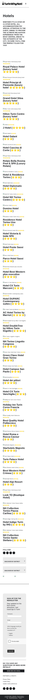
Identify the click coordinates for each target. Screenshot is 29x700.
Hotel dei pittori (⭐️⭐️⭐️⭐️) (11, 381)
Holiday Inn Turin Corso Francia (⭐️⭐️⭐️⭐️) (12, 407)
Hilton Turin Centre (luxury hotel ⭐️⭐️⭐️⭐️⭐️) (13, 116)
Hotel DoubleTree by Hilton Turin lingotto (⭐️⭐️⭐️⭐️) (14, 328)
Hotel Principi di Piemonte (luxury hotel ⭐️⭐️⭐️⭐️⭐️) (14, 85)
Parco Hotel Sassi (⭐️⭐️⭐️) (13, 259)
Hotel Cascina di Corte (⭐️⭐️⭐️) (12, 149)
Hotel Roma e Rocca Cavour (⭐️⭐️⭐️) (11, 437)
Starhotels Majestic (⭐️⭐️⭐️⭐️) (14, 449)
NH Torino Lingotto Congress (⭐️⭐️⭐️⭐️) (13, 344)
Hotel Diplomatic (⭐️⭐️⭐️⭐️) (12, 187)
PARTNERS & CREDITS (9, 676)
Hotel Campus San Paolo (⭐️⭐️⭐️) (13, 370)
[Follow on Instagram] (7, 553)
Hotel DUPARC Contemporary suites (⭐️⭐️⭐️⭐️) (13, 301)
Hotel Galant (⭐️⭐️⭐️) (10, 137)
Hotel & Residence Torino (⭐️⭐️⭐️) (13, 176)
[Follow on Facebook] (4, 553)
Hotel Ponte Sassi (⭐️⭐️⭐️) (13, 248)
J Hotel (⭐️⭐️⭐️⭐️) (14, 127)
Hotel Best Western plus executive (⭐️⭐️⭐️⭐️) (14, 274)
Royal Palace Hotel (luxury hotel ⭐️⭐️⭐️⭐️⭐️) (14, 69)
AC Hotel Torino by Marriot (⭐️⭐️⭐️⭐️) (14, 313)
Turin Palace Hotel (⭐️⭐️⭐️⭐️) (13, 460)
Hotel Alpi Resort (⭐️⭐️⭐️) (12, 483)
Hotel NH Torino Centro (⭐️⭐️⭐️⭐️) (14, 198)
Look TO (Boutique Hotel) (13, 496)
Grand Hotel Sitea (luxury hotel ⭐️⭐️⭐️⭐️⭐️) (13, 101)
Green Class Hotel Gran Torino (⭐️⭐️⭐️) (13, 358)
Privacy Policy (6, 679)
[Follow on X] (10, 553)
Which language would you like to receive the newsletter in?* (14, 628)
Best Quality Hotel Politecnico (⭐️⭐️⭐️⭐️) (13, 423)
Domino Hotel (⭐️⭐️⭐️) (11, 209)
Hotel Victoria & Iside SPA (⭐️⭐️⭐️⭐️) (12, 236)
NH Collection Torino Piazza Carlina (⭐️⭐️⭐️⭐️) (14, 511)
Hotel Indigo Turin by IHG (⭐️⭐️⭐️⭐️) (14, 523)
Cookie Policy (6, 681)
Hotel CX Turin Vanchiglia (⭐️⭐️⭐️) (14, 392)
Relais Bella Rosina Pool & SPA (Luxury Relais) (14, 163)
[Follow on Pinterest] (14, 553)
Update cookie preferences (10, 683)
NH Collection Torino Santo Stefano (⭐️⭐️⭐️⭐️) (14, 538)
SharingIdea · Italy (15, 698)
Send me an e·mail (13, 671)
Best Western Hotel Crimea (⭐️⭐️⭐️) (14, 471)
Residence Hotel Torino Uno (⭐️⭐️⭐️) (12, 222)
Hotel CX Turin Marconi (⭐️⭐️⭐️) (13, 286)
